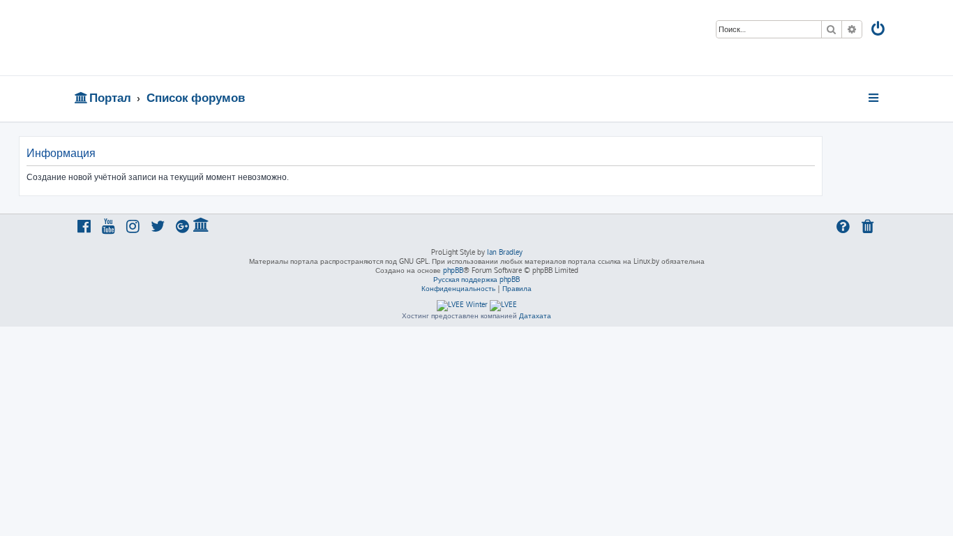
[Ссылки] (874, 97)
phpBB (453, 270)
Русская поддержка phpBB (476, 279)
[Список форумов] (174, 37)
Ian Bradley (505, 252)
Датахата (535, 315)
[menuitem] (879, 30)
